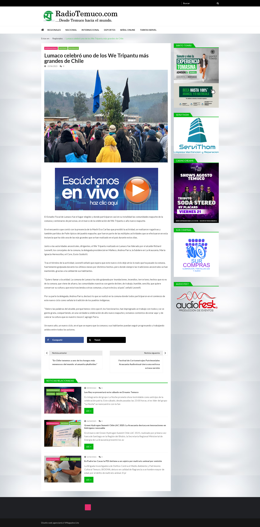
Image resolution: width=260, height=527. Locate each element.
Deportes (109, 30)
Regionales (54, 30)
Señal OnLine (127, 30)
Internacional (90, 30)
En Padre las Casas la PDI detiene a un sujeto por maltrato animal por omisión (123, 461)
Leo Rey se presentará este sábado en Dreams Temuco (111, 392)
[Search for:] (201, 3)
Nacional (71, 30)
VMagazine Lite (72, 522)
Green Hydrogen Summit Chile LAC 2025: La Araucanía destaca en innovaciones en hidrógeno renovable (125, 426)
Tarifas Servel (148, 30)
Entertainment (53, 390)
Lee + (88, 411)
